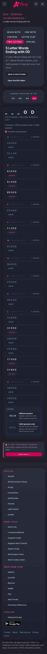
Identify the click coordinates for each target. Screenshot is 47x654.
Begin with (14, 32)
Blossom (10, 583)
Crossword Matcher (14, 532)
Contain (12, 37)
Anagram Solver (13, 538)
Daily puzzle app (13, 617)
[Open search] (36, 4)
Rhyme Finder (12, 549)
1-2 (13, 98)
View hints (23, 454)
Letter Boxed (11, 509)
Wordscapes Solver (14, 554)
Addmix (9, 572)
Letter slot (29, 37)
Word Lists (11, 527)
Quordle (10, 577)
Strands (9, 503)
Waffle (9, 588)
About (15, 632)
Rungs (9, 487)
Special (31, 42)
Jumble (9, 514)
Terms (6, 636)
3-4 (27, 98)
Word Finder (11, 599)
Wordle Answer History (16, 482)
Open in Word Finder (17, 74)
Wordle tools (16, 14)
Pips (8, 594)
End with (30, 32)
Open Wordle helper (16, 80)
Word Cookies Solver (15, 560)
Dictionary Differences (16, 605)
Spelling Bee (11, 498)
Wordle (9, 476)
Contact (7, 632)
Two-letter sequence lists (13, 18)
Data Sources (25, 632)
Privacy (35, 632)
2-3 (20, 98)
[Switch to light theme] (42, 3)
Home (5, 14)
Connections (11, 492)
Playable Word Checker (16, 543)
